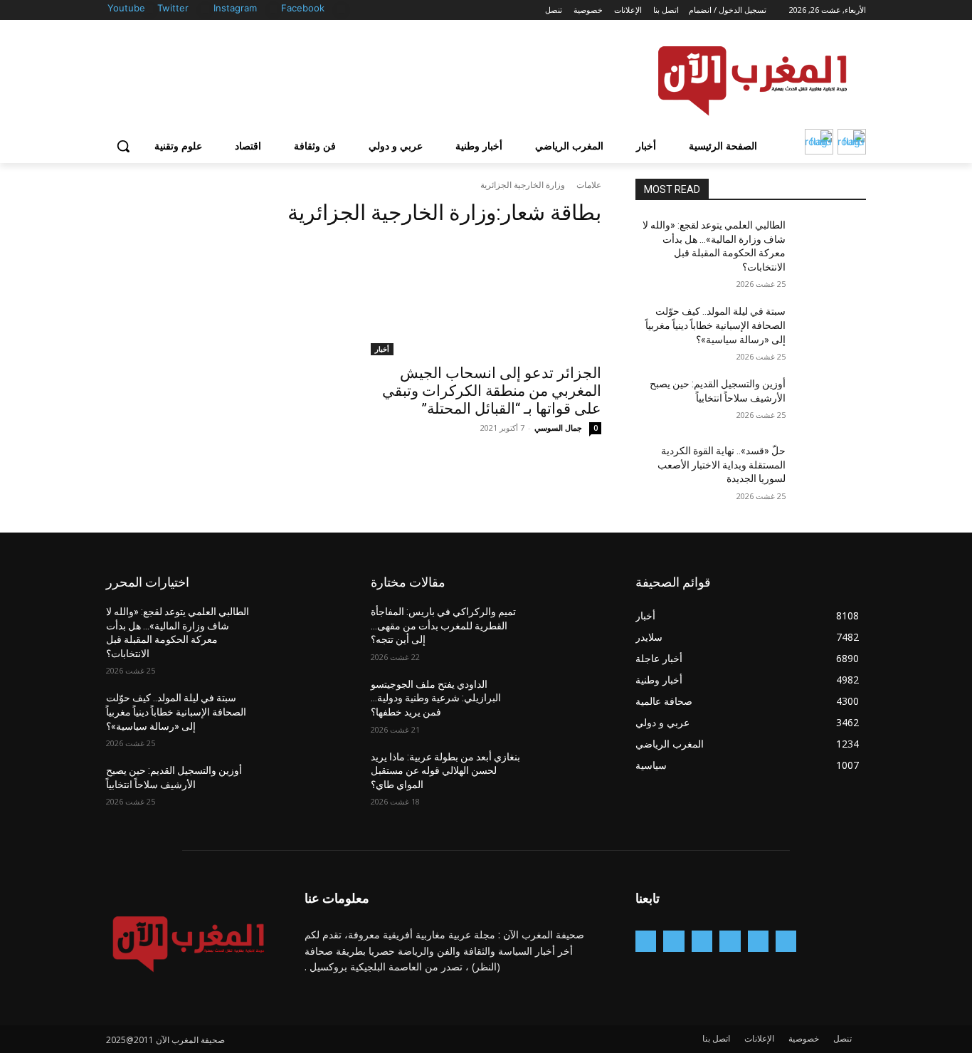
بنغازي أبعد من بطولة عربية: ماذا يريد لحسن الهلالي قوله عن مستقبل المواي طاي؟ (445, 770)
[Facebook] (341, 9)
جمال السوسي (558, 427)
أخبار (382, 349)
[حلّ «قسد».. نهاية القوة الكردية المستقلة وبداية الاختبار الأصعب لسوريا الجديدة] (831, 468)
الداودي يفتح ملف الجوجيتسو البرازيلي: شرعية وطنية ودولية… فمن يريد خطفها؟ (436, 698)
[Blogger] (786, 941)
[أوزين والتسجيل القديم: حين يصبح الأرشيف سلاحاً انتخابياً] (831, 401)
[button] (123, 146)
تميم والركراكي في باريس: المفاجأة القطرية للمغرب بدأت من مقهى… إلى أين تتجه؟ (443, 625)
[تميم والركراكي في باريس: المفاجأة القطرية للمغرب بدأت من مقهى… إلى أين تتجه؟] (566, 629)
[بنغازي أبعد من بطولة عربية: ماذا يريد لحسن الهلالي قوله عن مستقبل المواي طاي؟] (566, 774)
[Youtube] (149, 9)
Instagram (235, 8)
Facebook (302, 8)
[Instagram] (274, 9)
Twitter (173, 8)
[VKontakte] (645, 941)
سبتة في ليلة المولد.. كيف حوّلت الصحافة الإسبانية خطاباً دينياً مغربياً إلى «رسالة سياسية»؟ (715, 325)
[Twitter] (205, 9)
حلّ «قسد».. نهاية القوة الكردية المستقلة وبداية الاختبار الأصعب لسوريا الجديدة (721, 464)
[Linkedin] (702, 941)
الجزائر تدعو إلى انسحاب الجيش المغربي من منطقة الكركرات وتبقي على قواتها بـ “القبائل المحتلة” (491, 391)
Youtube (126, 8)
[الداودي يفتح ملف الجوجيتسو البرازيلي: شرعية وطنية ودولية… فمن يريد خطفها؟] (566, 702)
